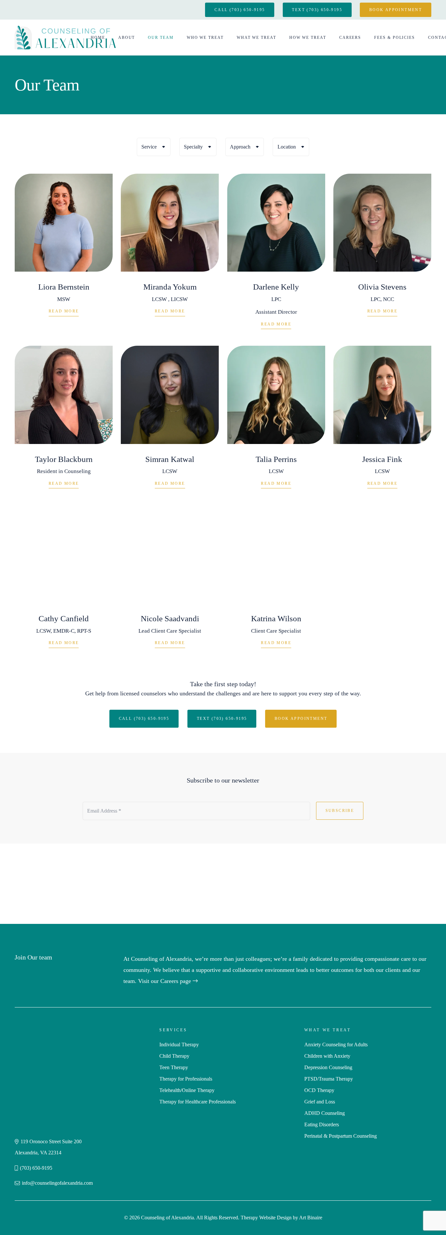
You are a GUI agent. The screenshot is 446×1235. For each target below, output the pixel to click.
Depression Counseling (328, 1067)
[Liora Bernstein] (64, 256)
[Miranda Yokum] (170, 256)
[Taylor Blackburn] (64, 421)
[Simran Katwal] (170, 421)
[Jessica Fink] (382, 421)
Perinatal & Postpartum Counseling (340, 1136)
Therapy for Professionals (185, 1079)
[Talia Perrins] (276, 421)
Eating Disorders (321, 1124)
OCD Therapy (319, 1090)
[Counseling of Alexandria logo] (65, 37)
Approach (240, 147)
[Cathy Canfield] (64, 581)
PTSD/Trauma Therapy (328, 1079)
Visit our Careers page (165, 981)
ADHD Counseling (324, 1113)
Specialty (193, 147)
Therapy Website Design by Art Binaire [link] (281, 1217)
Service (149, 147)
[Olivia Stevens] (382, 256)
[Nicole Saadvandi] (170, 581)
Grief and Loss (319, 1101)
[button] (137, 37)
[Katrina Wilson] (276, 581)
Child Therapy (174, 1056)
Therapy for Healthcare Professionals (197, 1101)
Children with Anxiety (327, 1056)
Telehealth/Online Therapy (187, 1090)
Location (287, 147)
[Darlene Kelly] (276, 256)
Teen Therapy (173, 1067)
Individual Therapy (179, 1044)
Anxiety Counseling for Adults (336, 1044)
